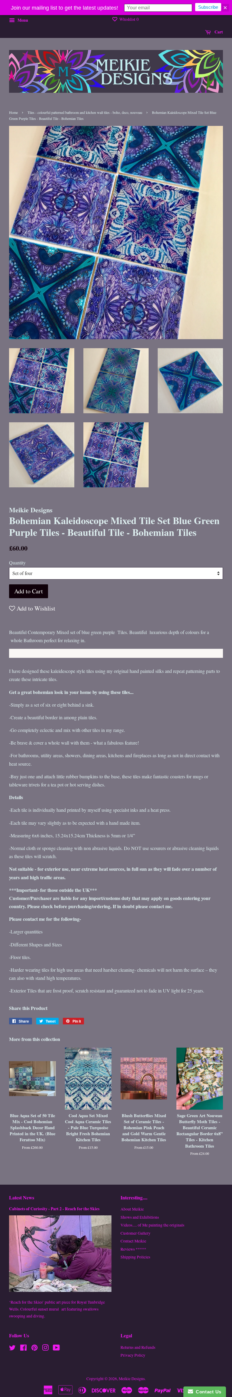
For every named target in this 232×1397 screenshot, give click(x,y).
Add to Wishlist (35, 608)
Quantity (17, 562)
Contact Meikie (133, 1241)
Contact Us (207, 1391)
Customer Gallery (135, 1233)
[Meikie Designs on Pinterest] (34, 1349)
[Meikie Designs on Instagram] (45, 1349)
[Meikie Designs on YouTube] (56, 1349)
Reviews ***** (133, 1249)
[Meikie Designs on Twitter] (12, 1349)
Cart (218, 32)
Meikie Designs (132, 1378)
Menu (22, 20)
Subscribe (208, 7)
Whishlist (128, 19)
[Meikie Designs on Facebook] (23, 1349)
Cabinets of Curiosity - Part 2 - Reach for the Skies (54, 1209)
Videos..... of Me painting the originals (152, 1225)
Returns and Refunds (138, 1347)
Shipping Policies (135, 1257)
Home (13, 112)
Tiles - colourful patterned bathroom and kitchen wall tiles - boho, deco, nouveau (84, 112)
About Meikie (132, 1209)
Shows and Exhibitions (140, 1217)
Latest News (21, 1197)
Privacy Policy (133, 1355)
